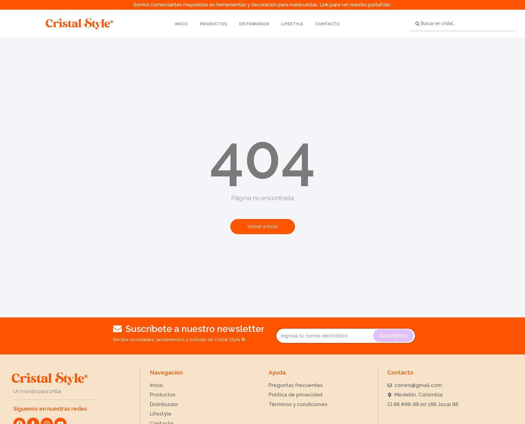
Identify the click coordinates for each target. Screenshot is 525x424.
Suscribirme (393, 336)
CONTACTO (327, 23)
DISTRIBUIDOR (254, 23)
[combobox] (462, 23)
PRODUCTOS (213, 23)
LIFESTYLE (292, 23)
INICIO (181, 23)
